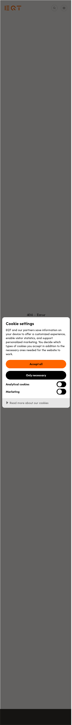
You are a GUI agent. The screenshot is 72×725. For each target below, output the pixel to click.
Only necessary (36, 375)
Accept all (36, 364)
